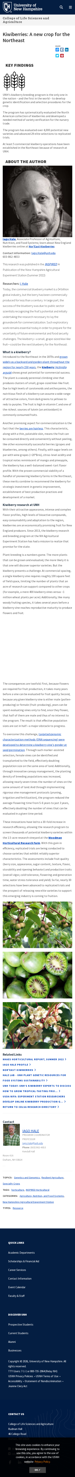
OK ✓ (38, 1469)
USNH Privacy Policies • (22, 1376)
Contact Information (19, 1278)
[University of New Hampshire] (25, 7)
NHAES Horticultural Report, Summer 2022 (33, 1059)
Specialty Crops (11, 1183)
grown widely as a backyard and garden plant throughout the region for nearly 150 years (36, 362)
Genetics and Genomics (27, 1177)
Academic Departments (21, 1252)
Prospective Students (20, 1324)
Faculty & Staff (16, 1296)
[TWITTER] (57, 55)
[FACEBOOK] (62, 49)
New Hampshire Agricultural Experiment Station (28, 1202)
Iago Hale (9, 239)
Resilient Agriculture (53, 1177)
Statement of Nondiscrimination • (44, 1381)
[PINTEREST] (62, 55)
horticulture (17, 1189)
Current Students (18, 1333)
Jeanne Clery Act (17, 1386)
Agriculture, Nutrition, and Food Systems (42, 1196)
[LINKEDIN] (66, 49)
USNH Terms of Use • (48, 1376)
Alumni (12, 1342)
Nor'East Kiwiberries (41, 246)
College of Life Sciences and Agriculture (26, 20)
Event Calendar (16, 1287)
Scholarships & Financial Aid (23, 1261)
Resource (18, 1208)
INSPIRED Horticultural (37, 1189)
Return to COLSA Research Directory (29, 1107)
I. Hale (24, 284)
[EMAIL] (57, 49)
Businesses (14, 1350)
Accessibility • (16, 1381)
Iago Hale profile (15, 1064)
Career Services (17, 1270)
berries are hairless (31, 428)
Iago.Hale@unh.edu (43, 253)
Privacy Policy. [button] (42, 1461)
